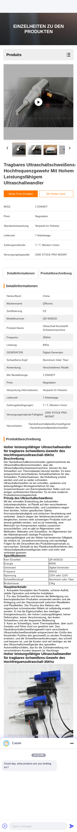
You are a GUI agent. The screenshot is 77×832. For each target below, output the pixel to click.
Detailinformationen (21, 273)
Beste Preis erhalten (21, 193)
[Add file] (4, 826)
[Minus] (72, 743)
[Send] (72, 826)
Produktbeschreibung (56, 273)
